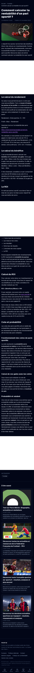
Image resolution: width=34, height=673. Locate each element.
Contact (22, 653)
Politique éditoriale (13, 653)
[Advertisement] (17, 77)
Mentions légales (6, 655)
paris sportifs (25, 294)
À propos (4, 653)
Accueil (3, 3)
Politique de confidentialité (20, 655)
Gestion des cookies (7, 658)
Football (9, 3)
